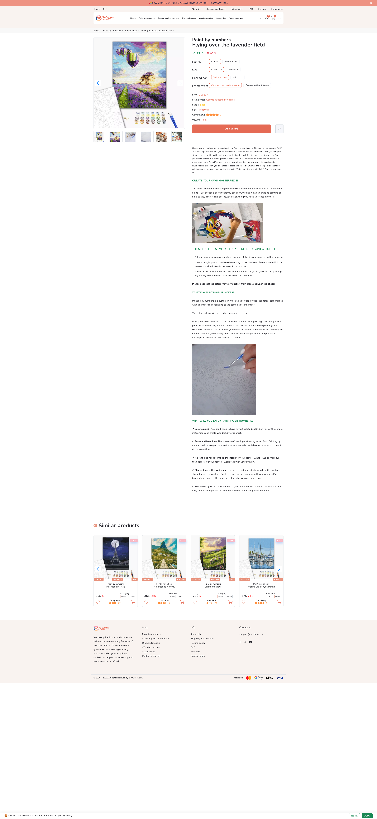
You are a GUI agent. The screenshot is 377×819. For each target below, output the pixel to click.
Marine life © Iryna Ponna (261, 586)
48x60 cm (233, 69)
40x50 (123, 596)
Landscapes (131, 30)
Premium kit (231, 61)
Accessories (221, 18)
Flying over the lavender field (156, 30)
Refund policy (237, 9)
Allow (367, 815)
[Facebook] (240, 642)
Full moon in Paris (115, 586)
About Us (196, 9)
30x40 (229, 596)
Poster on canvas (236, 18)
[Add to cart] (133, 602)
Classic (215, 61)
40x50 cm (216, 69)
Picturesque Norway (164, 586)
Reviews (262, 9)
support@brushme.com (251, 634)
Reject (354, 815)
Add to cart (231, 128)
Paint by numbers (146, 18)
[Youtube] (250, 642)
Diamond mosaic (189, 18)
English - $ (99, 9)
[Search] (260, 18)
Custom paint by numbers (168, 18)
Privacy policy (277, 9)
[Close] (371, 3)
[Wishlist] (279, 129)
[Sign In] (279, 18)
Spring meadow (213, 586)
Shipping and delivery (216, 9)
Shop (132, 18)
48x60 (131, 596)
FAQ (251, 9)
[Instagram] (245, 642)
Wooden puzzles (206, 18)
